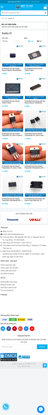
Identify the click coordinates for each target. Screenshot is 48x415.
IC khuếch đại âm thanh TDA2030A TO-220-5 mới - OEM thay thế (34, 134)
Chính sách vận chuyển (9, 268)
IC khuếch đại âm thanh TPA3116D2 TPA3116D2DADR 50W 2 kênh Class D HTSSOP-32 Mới (34, 69)
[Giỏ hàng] (44, 8)
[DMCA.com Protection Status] (8, 357)
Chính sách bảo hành (8, 271)
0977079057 (16, 243)
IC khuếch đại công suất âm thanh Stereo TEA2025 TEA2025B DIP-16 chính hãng (35, 102)
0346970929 (27, 251)
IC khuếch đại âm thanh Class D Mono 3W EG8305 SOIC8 (11, 69)
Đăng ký (42, 347)
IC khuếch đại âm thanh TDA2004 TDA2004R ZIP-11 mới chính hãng (12, 199)
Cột (40, 41)
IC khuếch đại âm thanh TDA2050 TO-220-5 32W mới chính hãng (12, 134)
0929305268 (16, 251)
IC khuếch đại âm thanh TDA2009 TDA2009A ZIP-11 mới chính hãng (35, 167)
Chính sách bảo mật (8, 265)
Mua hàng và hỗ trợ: (24, 2)
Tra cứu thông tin (7, 290)
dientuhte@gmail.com (16, 234)
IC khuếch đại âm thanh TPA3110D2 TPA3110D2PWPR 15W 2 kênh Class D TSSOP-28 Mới (12, 102)
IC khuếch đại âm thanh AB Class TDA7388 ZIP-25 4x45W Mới (35, 199)
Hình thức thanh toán (9, 287)
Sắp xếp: (5, 38)
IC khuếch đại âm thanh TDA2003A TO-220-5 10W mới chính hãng (11, 167)
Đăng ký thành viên (8, 285)
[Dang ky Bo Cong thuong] (24, 357)
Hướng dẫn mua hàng (9, 282)
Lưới (31, 41)
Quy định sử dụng (7, 273)
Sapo (28, 366)
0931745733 (27, 243)
